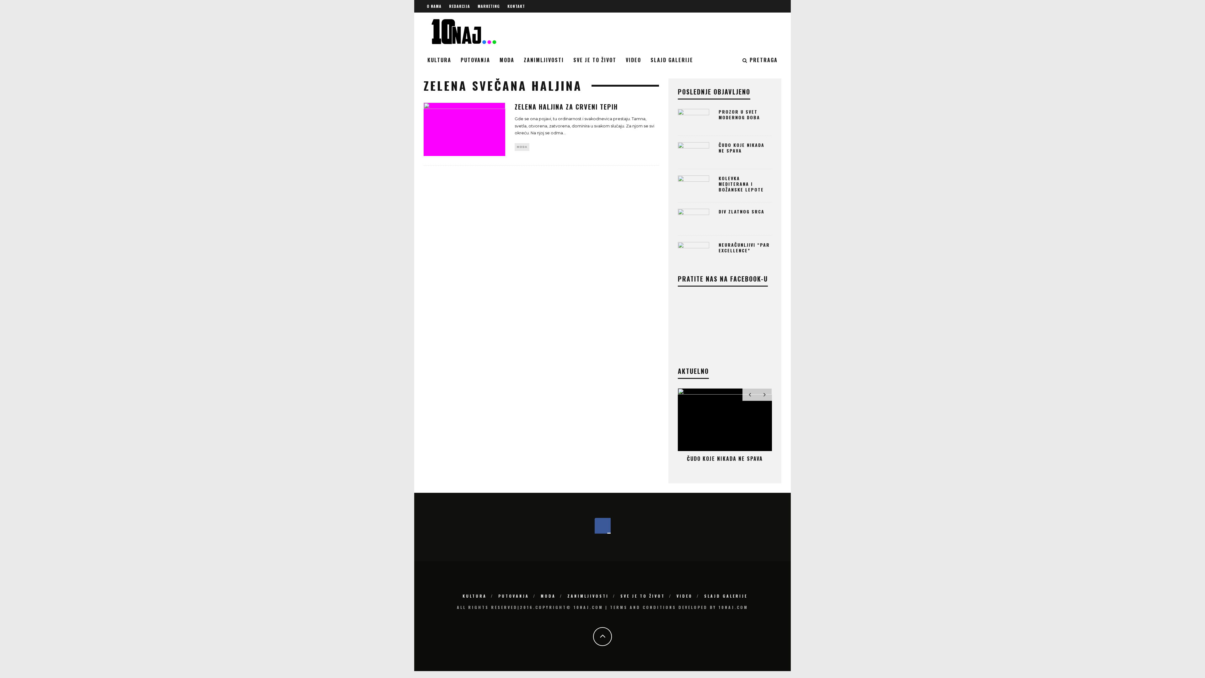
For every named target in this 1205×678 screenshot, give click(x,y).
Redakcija (459, 6)
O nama (434, 6)
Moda (507, 60)
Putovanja (475, 60)
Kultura (439, 60)
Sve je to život (594, 60)
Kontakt (516, 6)
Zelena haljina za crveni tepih (566, 106)
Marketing (489, 6)
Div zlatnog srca (741, 211)
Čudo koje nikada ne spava (741, 148)
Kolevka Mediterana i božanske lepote (741, 184)
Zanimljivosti (544, 60)
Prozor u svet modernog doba (739, 114)
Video (633, 60)
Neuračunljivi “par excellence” (744, 247)
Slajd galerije (672, 60)
